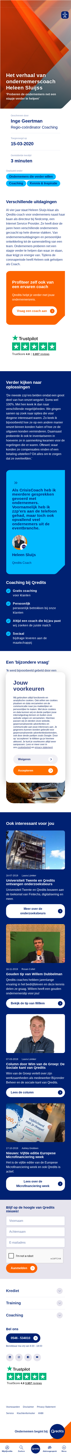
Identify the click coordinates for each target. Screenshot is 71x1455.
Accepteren (25, 770)
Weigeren (24, 759)
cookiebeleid (24, 747)
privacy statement (44, 747)
